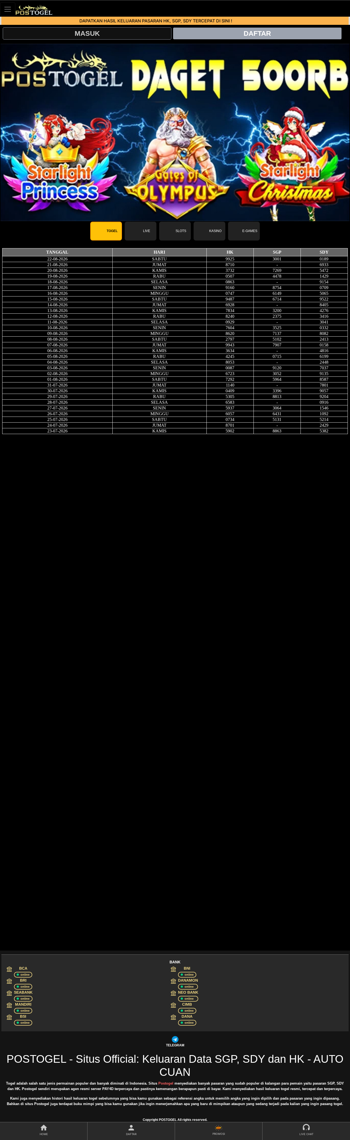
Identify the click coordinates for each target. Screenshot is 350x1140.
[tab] (106, 231)
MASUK (87, 33)
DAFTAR (257, 33)
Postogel (165, 1083)
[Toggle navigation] (7, 9)
